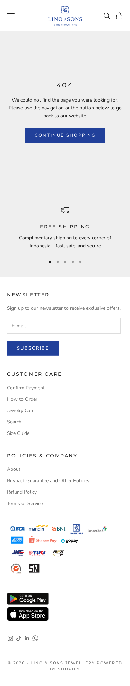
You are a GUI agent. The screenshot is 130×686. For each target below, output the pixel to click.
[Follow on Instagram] (10, 638)
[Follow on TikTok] (18, 638)
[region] (65, 228)
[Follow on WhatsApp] (35, 638)
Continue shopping (65, 135)
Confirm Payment (26, 387)
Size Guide (18, 433)
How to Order (22, 399)
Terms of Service (25, 503)
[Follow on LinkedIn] (27, 638)
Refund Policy (22, 492)
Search (14, 422)
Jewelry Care (20, 410)
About (13, 469)
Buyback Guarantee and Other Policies (48, 480)
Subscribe (33, 348)
